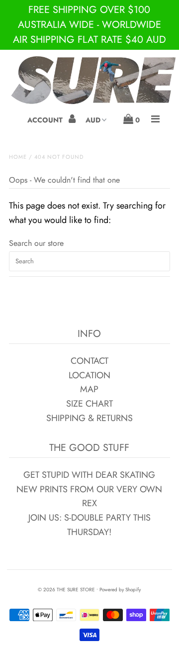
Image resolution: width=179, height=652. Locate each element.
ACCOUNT (46, 120)
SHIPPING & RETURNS (89, 418)
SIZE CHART (89, 403)
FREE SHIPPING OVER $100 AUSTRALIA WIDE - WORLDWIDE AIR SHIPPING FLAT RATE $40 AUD (89, 24)
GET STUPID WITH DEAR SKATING (89, 474)
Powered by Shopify (120, 589)
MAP (89, 389)
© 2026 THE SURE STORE (66, 589)
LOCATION (89, 375)
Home (18, 157)
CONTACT (89, 360)
